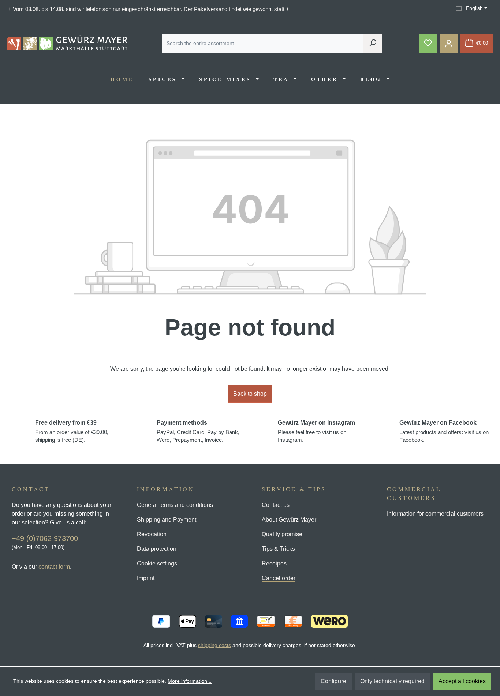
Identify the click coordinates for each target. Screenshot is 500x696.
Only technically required (392, 681)
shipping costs (214, 645)
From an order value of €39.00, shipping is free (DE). (71, 431)
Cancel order (278, 578)
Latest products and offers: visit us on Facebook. (444, 431)
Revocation (152, 534)
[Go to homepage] (67, 42)
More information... (190, 681)
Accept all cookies (462, 681)
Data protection (156, 549)
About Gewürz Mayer (289, 519)
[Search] (372, 43)
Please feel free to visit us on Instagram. (316, 431)
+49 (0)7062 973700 (45, 538)
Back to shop (250, 394)
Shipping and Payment (166, 519)
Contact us (276, 505)
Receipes (274, 563)
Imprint (145, 578)
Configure (333, 681)
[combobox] (263, 43)
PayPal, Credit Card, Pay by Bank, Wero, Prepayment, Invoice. (198, 431)
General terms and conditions (175, 505)
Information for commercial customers (435, 514)
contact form (54, 567)
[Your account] (449, 43)
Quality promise (282, 534)
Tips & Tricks (278, 549)
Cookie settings (157, 563)
